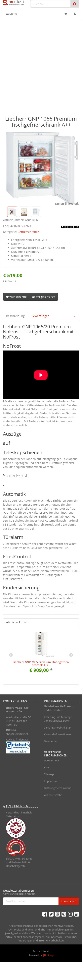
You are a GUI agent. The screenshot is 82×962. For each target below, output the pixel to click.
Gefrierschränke (28, 232)
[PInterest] (64, 914)
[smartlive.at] (13, 2)
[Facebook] (44, 914)
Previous (11, 655)
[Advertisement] (41, 64)
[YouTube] (57, 914)
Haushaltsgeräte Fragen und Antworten (58, 708)
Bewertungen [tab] (40, 316)
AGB (46, 767)
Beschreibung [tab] (15, 316)
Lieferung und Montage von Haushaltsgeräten (58, 719)
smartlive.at (14, 707)
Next (71, 655)
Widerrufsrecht (53, 795)
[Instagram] (70, 914)
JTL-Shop (48, 955)
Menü (13, 14)
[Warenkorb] (65, 14)
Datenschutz (51, 760)
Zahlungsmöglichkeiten (57, 727)
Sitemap (49, 774)
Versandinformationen (57, 734)
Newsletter (50, 741)
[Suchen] (74, 4)
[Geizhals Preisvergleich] (20, 747)
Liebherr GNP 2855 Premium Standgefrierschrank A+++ (41, 663)
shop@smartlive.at (17, 734)
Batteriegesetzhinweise (57, 788)
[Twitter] (51, 914)
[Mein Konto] (75, 14)
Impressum (51, 781)
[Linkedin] (76, 914)
